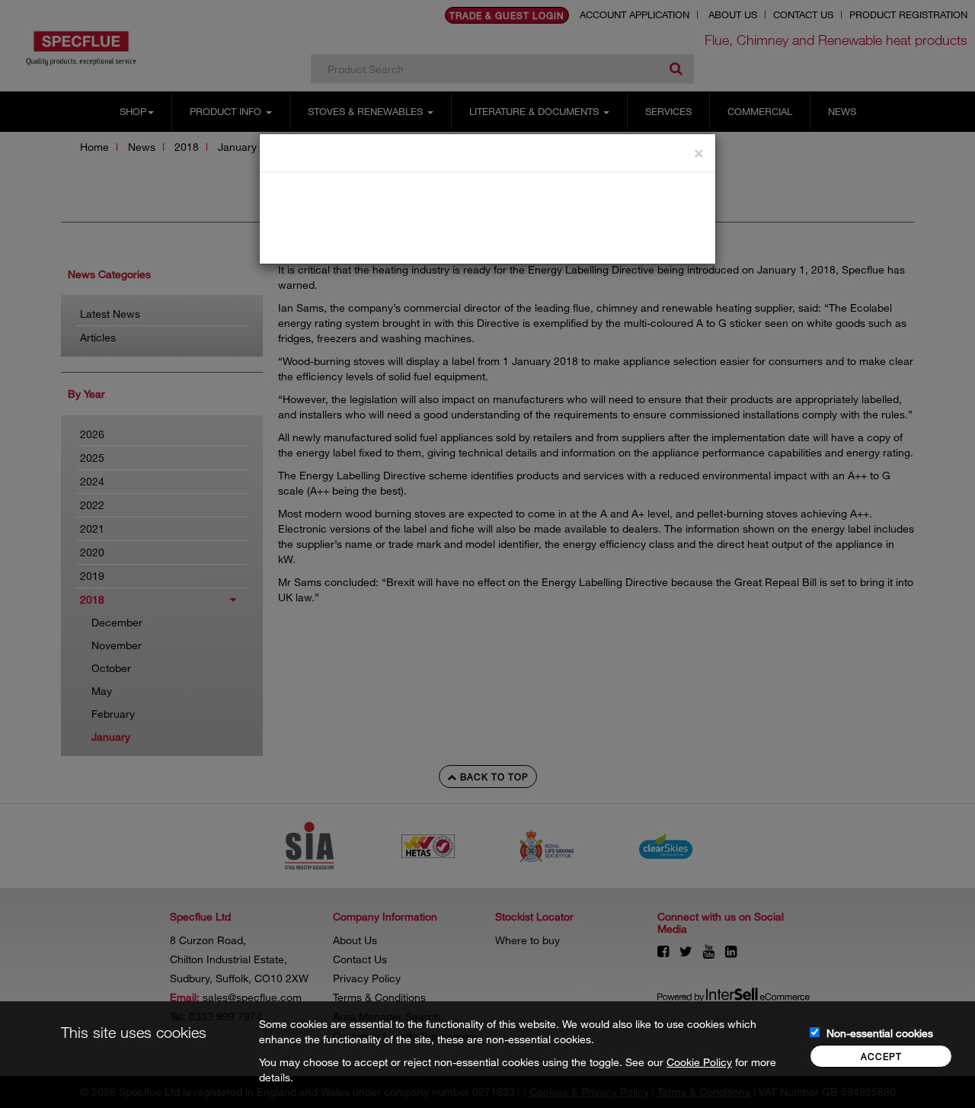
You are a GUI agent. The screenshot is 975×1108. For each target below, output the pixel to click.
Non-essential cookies (879, 1032)
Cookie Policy (699, 1061)
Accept (881, 1056)
